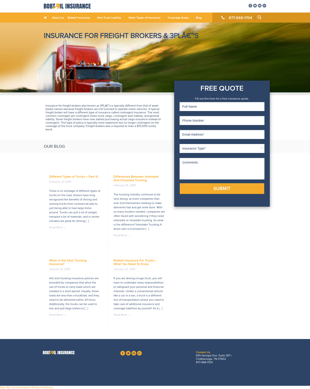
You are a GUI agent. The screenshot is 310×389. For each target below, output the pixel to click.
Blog (199, 17)
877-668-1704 (240, 18)
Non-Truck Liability (109, 17)
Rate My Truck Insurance (15, 387)
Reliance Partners (42, 387)
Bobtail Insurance (79, 17)
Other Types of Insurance (144, 17)
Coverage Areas (178, 17)
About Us (58, 17)
